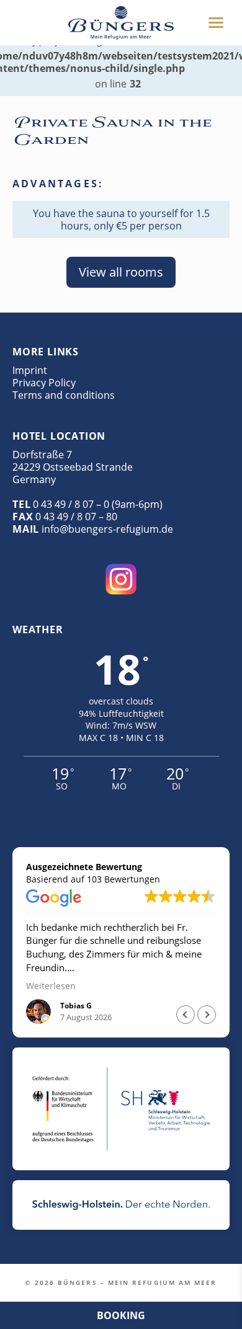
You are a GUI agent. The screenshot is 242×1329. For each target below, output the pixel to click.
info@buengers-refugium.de (107, 529)
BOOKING (121, 1315)
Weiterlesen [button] (51, 986)
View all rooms (121, 272)
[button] (206, 1014)
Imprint (29, 370)
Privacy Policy (44, 382)
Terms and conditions (63, 395)
